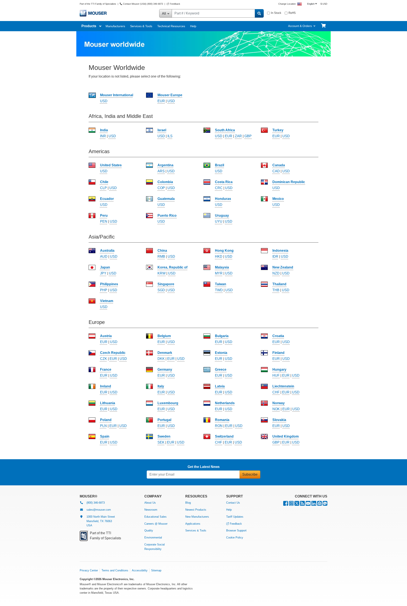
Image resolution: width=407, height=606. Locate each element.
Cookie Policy (234, 537)
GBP (248, 136)
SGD (161, 290)
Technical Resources (171, 26)
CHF (276, 392)
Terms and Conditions (115, 570)
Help (193, 26)
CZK (103, 358)
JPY (103, 273)
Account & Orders (300, 26)
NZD (276, 273)
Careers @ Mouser (155, 523)
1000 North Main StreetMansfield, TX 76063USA (100, 521)
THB (275, 290)
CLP (103, 188)
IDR (275, 256)
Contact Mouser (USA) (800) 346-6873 (143, 4)
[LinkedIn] (313, 504)
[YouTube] (308, 504)
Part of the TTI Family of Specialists (98, 4)
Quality (148, 530)
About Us (150, 502)
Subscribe (250, 474)
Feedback (175, 4)
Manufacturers (115, 26)
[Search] (259, 13)
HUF (276, 375)
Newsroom (150, 509)
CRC (219, 188)
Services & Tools (141, 26)
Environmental (153, 537)
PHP (103, 290)
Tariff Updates (234, 516)
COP (161, 188)
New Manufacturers (197, 516)
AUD (103, 256)
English (311, 4)
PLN (103, 426)
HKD (218, 256)
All (164, 13)
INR (103, 136)
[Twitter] (296, 504)
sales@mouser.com (98, 509)
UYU (218, 221)
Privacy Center (89, 570)
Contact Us (233, 502)
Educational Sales (155, 516)
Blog (188, 502)
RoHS (292, 12)
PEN (103, 221)
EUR (161, 101)
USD (103, 101)
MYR (219, 273)
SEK (161, 442)
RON (219, 426)
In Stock (276, 12)
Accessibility (140, 570)
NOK (276, 409)
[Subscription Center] (319, 504)
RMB (161, 256)
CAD (276, 171)
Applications (192, 523)
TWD (219, 290)
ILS (170, 136)
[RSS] (302, 504)
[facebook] (285, 504)
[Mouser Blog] (325, 504)
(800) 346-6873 (95, 502)
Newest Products (195, 509)
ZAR (238, 136)
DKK (161, 358)
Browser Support (236, 530)
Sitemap (156, 570)
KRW (162, 273)
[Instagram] (291, 504)
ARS (161, 171)
